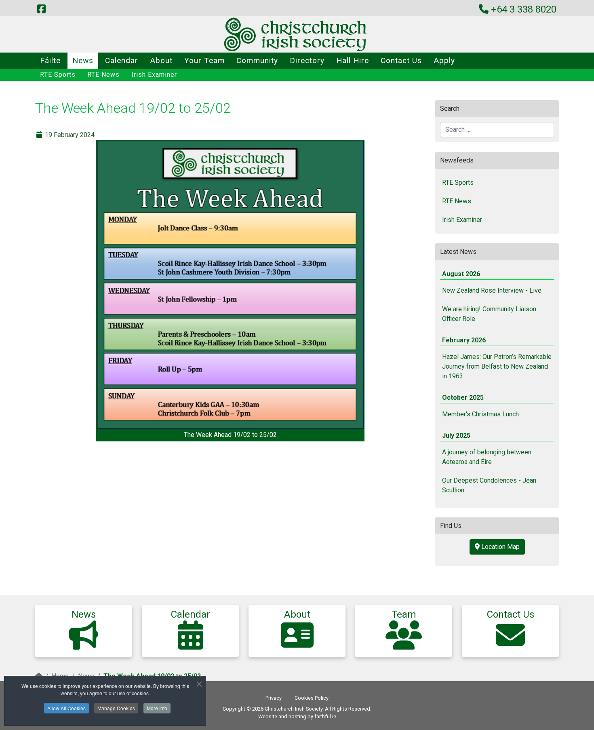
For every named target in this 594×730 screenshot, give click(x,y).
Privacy (273, 698)
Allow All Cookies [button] (66, 708)
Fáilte (50, 60)
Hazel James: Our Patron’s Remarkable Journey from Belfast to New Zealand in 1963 (497, 366)
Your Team (204, 60)
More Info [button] (157, 708)
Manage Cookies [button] (116, 708)
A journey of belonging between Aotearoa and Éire (486, 457)
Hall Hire (352, 60)
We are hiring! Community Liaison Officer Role (489, 314)
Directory (307, 60)
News (82, 60)
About (161, 60)
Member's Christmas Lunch (480, 414)
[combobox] (497, 129)
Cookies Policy (312, 698)
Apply (444, 60)
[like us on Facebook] (41, 9)
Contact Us (401, 60)
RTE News (103, 74)
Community (257, 60)
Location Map (500, 547)
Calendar (121, 60)
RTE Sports (58, 74)
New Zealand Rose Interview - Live (491, 290)
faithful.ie (325, 716)
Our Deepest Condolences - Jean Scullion (489, 485)
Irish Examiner (154, 74)
